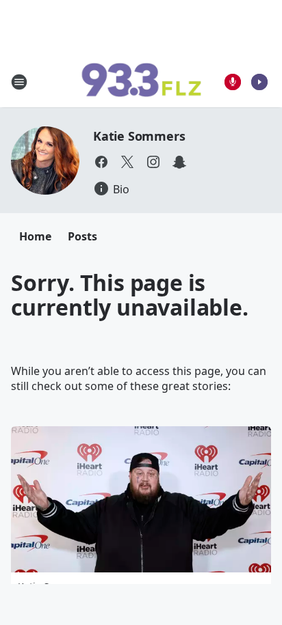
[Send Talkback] (233, 82)
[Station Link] (141, 82)
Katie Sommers (139, 136)
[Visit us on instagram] (153, 162)
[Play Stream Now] (259, 82)
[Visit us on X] (127, 162)
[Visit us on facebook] (101, 162)
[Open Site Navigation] (19, 82)
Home (35, 236)
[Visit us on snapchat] (179, 162)
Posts (82, 236)
